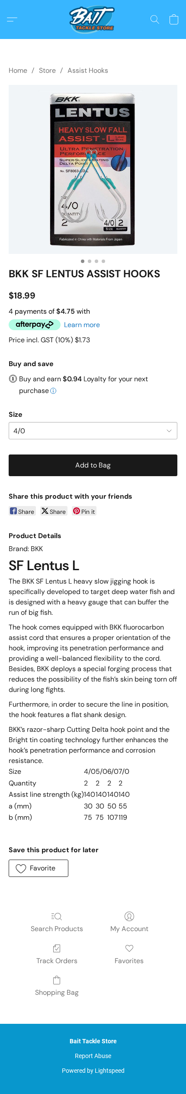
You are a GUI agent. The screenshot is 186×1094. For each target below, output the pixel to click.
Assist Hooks (87, 70)
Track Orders (56, 960)
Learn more (82, 324)
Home (18, 70)
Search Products (57, 928)
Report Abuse (93, 1055)
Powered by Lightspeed (93, 1070)
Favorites (129, 960)
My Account (129, 928)
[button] (93, 19)
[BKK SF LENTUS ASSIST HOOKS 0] (93, 169)
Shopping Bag (57, 992)
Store (47, 70)
